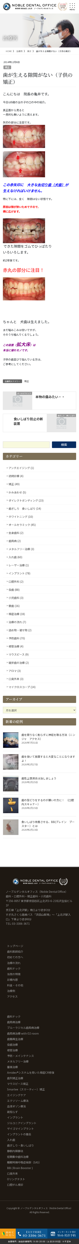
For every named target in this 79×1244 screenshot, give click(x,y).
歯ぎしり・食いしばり (20, 1145)
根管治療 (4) (16, 646)
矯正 (7, 67)
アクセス (12, 996)
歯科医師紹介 (15, 951)
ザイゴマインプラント (20, 1129)
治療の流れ (14, 963)
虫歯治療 (12, 1044)
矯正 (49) (14, 484)
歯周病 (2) (15, 541)
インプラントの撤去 (19, 1134)
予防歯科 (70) (17, 638)
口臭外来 (12, 1173)
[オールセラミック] (17, 400)
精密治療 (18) (17, 614)
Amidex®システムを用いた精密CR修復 (30, 1072)
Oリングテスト (16, 1179)
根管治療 (12, 1050)
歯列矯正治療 (15, 1078)
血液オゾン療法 (16, 1106)
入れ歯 (11, 1140)
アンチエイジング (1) (21, 468)
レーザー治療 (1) (19, 565)
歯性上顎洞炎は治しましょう (38, 778)
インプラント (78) (19, 573)
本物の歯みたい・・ (50, 396)
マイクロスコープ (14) (22, 687)
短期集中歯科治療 (18, 1157)
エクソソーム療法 (18, 1101)
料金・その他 (15, 985)
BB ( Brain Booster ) (20, 1168)
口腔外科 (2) (16, 581)
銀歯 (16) (14, 606)
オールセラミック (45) (22, 525)
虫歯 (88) (14, 590)
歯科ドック (14, 968)
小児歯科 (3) (16, 598)
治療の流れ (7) (17, 622)
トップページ (15, 946)
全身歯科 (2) (16, 533)
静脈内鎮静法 (15, 1151)
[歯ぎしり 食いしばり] (61, 422)
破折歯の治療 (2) (19, 663)
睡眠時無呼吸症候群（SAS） (24, 1162)
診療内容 (12, 980)
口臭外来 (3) (16, 679)
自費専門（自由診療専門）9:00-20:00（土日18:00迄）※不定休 (39, 1241)
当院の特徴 (14, 974)
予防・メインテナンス (20, 1056)
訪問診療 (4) (16, 476)
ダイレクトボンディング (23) (26, 500)
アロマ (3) (15, 671)
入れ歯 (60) (15, 557)
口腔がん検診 (15, 1185)
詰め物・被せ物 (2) (20, 630)
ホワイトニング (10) (21, 517)
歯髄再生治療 (15, 1039)
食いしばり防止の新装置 (28, 421)
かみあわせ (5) (17, 492)
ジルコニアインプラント (21, 1123)
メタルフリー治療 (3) (21, 549)
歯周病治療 (14, 1022)
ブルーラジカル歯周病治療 (23, 1028)
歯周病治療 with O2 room (23, 1033)
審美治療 (12, 1067)
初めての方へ (15, 957)
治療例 (11, 991)
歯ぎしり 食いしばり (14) (25, 508)
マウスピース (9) (19, 654)
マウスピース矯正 (17, 1084)
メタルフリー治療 (18, 1061)
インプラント (15, 1117)
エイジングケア (16, 1095)
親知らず (12, 1112)
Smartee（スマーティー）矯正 (26, 1089)
